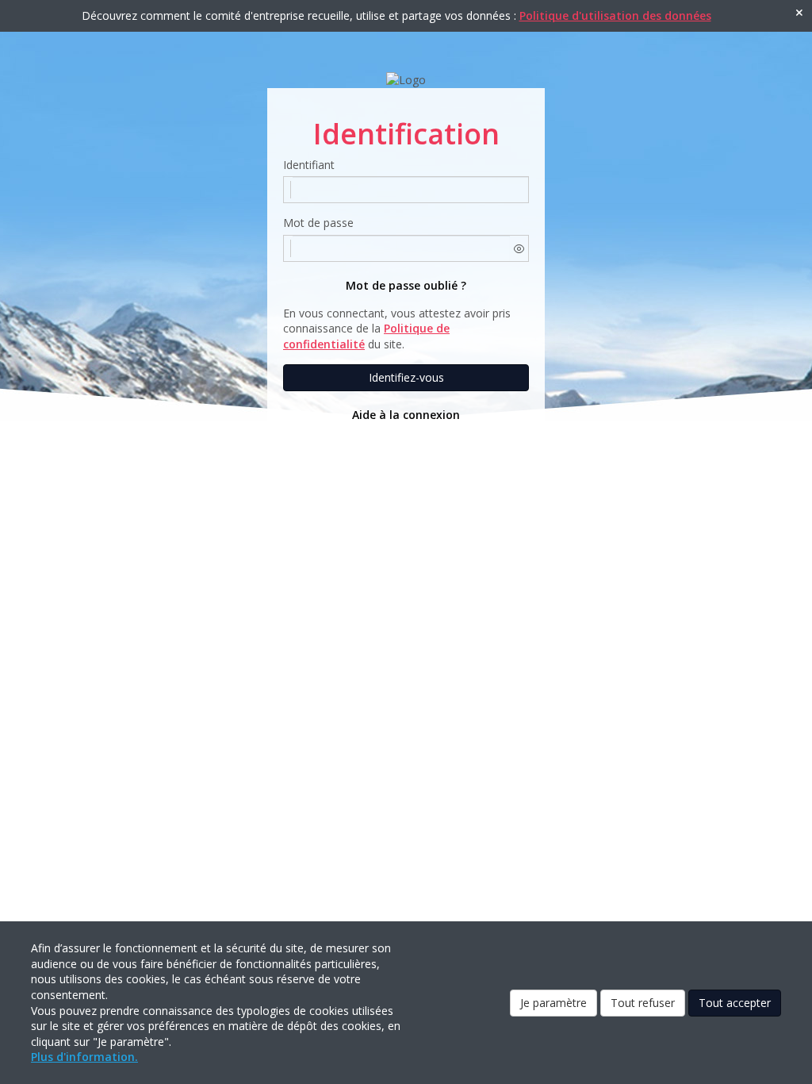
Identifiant (309, 164)
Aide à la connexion (406, 414)
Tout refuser (643, 1002)
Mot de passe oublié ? (406, 285)
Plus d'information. (84, 1056)
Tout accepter (735, 1002)
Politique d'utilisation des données (615, 15)
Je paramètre (553, 1002)
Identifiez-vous (406, 377)
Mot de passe (318, 222)
